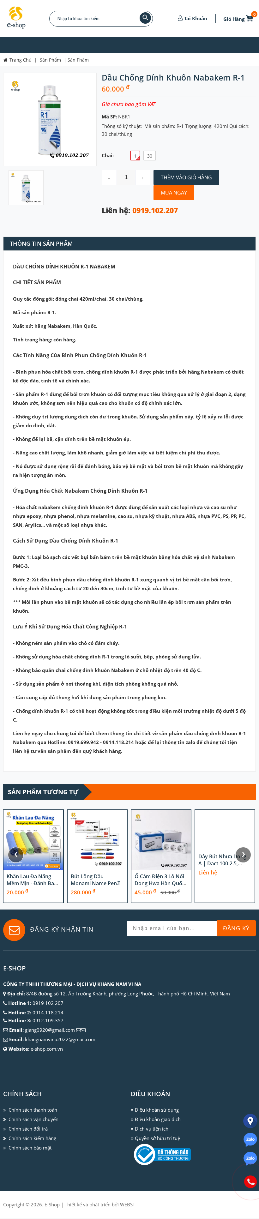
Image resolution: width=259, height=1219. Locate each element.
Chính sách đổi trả (28, 1129)
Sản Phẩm (78, 60)
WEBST (127, 1204)
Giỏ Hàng (239, 19)
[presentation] (16, 855)
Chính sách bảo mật (30, 1147)
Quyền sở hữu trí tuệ (157, 1138)
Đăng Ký (236, 928)
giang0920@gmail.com (50, 1030)
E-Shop (52, 1204)
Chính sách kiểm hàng (32, 1138)
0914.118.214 (48, 1012)
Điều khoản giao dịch (158, 1119)
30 (149, 156)
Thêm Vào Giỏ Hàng (186, 177)
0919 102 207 (48, 1003)
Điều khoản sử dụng (157, 1110)
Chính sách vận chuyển (33, 1119)
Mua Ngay (174, 192)
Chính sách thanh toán (33, 1110)
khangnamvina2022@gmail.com (60, 1039)
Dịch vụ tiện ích (151, 1129)
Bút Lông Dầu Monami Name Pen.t (95, 880)
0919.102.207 (155, 210)
